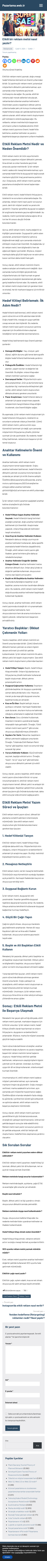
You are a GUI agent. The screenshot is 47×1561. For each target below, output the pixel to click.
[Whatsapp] (14, 61)
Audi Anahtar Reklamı (17, 1505)
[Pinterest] (33, 61)
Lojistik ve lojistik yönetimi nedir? (21, 1525)
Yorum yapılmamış (9, 52)
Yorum (8, 1343)
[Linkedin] (23, 61)
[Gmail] (19, 61)
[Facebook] (5, 61)
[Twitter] (9, 61)
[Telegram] (28, 61)
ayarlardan (19, 1553)
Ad (7, 1380)
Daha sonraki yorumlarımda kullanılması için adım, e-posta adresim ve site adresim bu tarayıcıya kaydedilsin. (23, 1417)
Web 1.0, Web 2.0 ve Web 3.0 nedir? (22, 1481)
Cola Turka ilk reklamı (17, 1518)
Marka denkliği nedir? (17, 1508)
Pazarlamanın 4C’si (15, 1521)
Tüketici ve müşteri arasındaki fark (22, 1478)
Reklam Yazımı (24, 1296)
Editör (30, 49)
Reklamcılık (7, 49)
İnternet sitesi (11, 1402)
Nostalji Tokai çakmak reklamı (20, 1515)
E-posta (9, 1391)
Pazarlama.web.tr (13, 5)
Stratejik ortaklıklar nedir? (19, 1511)
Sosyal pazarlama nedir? (18, 1528)
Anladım (7, 1557)
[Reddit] (38, 61)
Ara (6, 1440)
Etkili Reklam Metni (10, 1296)
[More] (5, 66)
